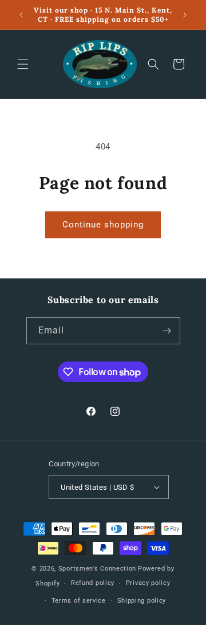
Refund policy (92, 583)
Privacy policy (148, 583)
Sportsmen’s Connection (97, 568)
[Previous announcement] (21, 14)
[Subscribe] (167, 330)
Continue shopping (103, 224)
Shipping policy (142, 600)
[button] (22, 64)
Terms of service (79, 600)
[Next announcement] (184, 14)
